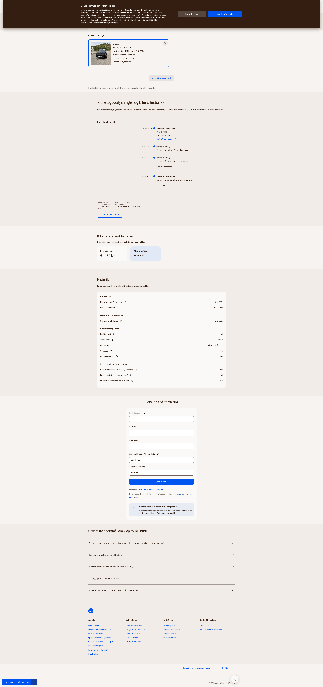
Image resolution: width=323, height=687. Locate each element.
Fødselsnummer (136, 413)
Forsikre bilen (93, 654)
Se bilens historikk (95, 634)
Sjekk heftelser (168, 634)
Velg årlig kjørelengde (138, 466)
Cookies (225, 668)
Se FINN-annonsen (164, 139)
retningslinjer (177, 494)
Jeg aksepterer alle (225, 14)
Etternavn (133, 440)
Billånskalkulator (131, 634)
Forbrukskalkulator (133, 626)
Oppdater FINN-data (109, 214)
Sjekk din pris (161, 481)
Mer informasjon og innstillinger (106, 23)
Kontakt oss (204, 626)
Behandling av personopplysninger (196, 668)
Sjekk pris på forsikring (18, 682)
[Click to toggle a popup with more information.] (124, 302)
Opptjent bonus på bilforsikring (142, 454)
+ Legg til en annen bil (161, 78)
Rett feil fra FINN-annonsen (211, 630)
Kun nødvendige (191, 14)
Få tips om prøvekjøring (97, 650)
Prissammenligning (95, 646)
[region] (161, 14)
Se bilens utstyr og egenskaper (100, 642)
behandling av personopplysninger (151, 489)
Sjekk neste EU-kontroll (172, 630)
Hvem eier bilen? (169, 638)
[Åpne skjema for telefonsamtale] (235, 679)
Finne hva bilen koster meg (99, 630)
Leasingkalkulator (132, 638)
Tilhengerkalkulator (133, 642)
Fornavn (132, 427)
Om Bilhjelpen (168, 626)
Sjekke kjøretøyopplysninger (99, 638)
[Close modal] (165, 43)
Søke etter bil (93, 626)
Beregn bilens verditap (134, 630)
